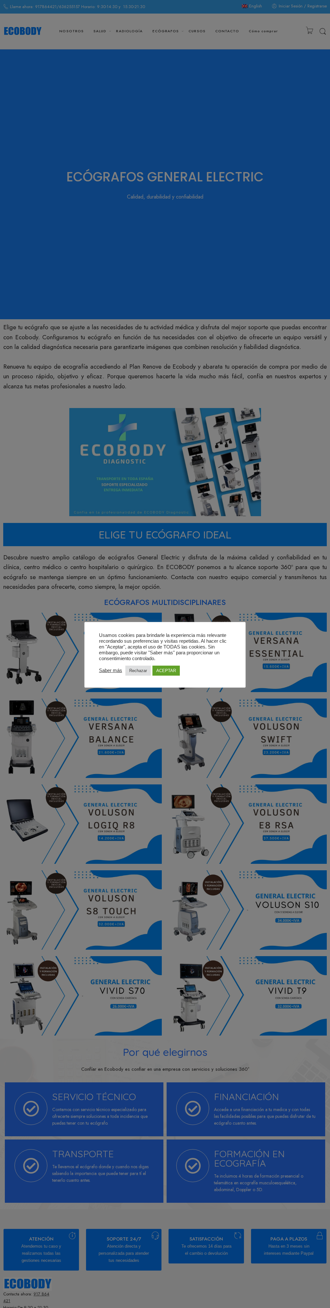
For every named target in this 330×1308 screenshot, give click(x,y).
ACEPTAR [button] (166, 670)
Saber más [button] (110, 670)
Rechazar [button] (138, 670)
